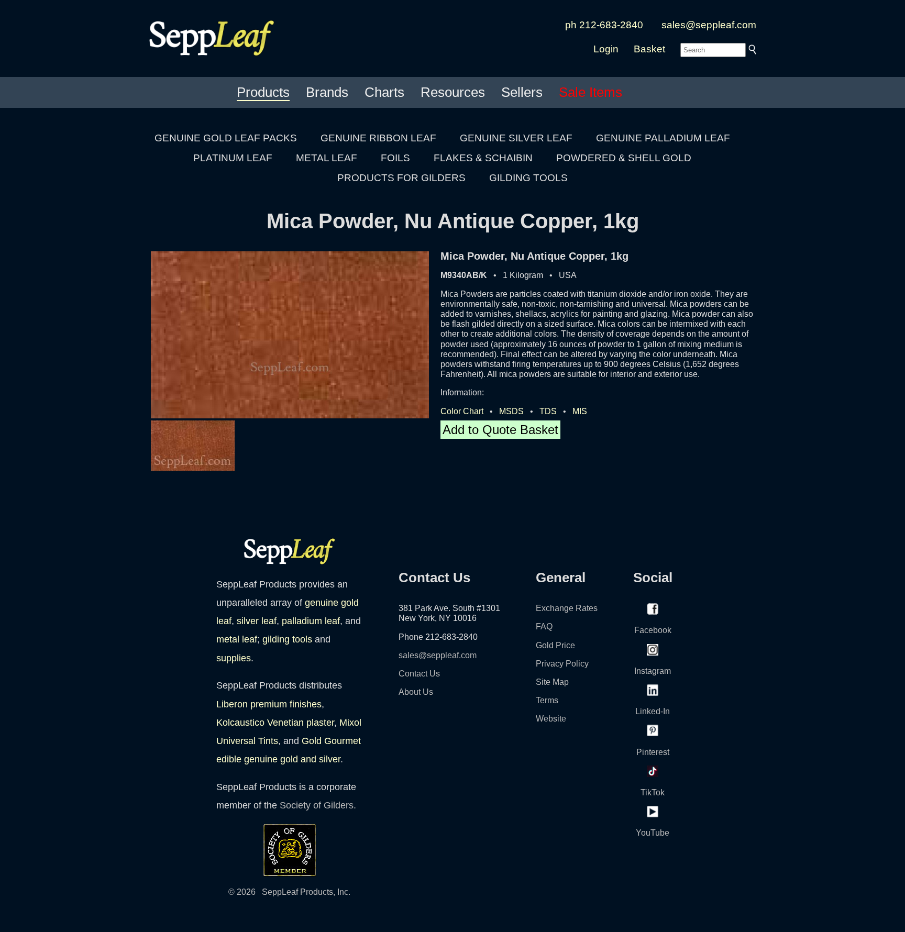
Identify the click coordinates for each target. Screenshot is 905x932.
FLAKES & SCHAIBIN (483, 157)
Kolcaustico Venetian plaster (275, 722)
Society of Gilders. (318, 805)
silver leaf (257, 621)
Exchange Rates (567, 608)
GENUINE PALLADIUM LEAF (663, 137)
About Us (416, 691)
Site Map (552, 682)
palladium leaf (311, 621)
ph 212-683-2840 (604, 24)
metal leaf (236, 639)
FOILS (395, 157)
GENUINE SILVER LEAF (516, 137)
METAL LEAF (326, 157)
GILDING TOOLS (528, 177)
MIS (579, 411)
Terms (547, 700)
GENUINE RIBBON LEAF (378, 137)
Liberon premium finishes (269, 704)
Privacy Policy (562, 663)
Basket (649, 48)
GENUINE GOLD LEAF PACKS (225, 137)
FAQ (544, 626)
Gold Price (555, 645)
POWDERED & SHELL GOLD (623, 157)
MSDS (511, 411)
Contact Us (419, 673)
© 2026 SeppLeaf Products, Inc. (289, 891)
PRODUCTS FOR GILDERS (401, 177)
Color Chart (461, 411)
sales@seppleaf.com (708, 24)
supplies (233, 658)
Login (606, 48)
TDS (548, 411)
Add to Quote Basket (500, 430)
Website (551, 718)
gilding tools (287, 639)
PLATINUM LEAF (232, 157)
